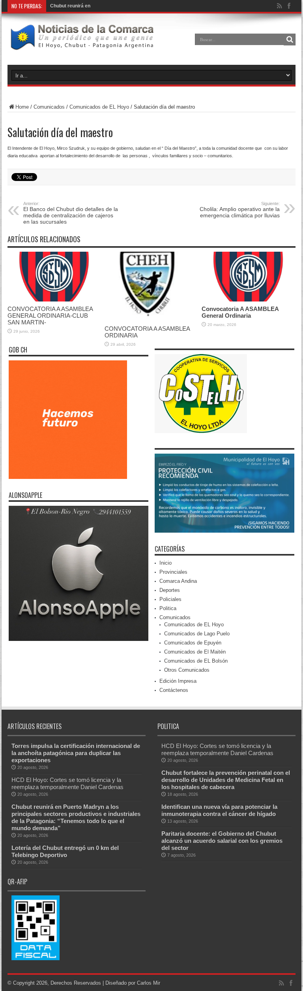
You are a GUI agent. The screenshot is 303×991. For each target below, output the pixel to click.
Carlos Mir (148, 983)
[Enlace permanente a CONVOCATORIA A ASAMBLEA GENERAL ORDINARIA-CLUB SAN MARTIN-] (54, 300)
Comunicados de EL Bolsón (196, 661)
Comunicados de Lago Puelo (197, 634)
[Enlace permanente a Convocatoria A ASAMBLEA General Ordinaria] (248, 300)
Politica (167, 608)
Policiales (170, 599)
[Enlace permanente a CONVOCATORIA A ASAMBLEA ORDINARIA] (151, 319)
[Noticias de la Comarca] (81, 45)
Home (22, 107)
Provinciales (173, 572)
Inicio (165, 563)
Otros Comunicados (186, 670)
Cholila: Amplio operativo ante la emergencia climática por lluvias (240, 210)
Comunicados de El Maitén (195, 652)
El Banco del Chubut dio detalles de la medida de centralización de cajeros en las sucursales (70, 213)
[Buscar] (290, 39)
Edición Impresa (177, 681)
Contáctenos (173, 690)
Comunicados (49, 107)
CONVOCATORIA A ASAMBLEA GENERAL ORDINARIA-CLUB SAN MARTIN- (50, 315)
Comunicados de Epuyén (192, 643)
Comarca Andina (178, 581)
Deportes (169, 590)
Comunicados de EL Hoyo (99, 107)
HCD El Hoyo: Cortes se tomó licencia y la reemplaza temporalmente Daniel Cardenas (67, 783)
